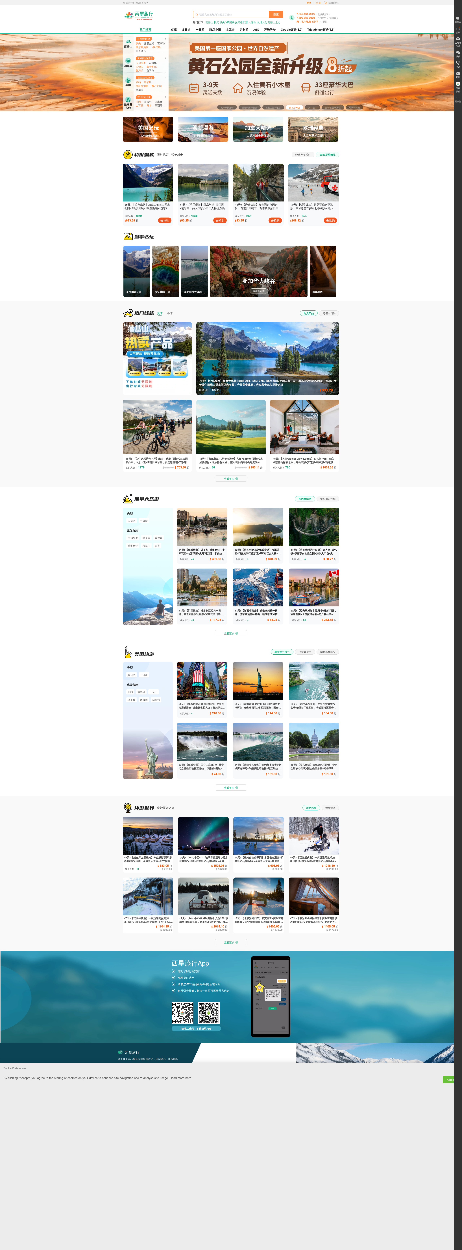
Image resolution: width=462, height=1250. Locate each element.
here (188, 1078)
